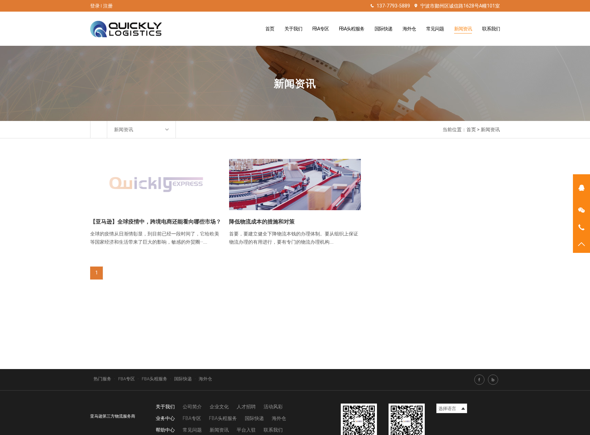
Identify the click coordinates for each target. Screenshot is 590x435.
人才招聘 (246, 406)
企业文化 (219, 406)
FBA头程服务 (351, 28)
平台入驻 (246, 430)
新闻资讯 (463, 28)
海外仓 (409, 28)
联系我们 (491, 28)
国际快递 (383, 28)
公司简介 (192, 406)
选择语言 (447, 408)
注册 (108, 6)
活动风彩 (273, 406)
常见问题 (435, 28)
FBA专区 (320, 28)
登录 (95, 6)
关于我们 (293, 28)
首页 (269, 28)
